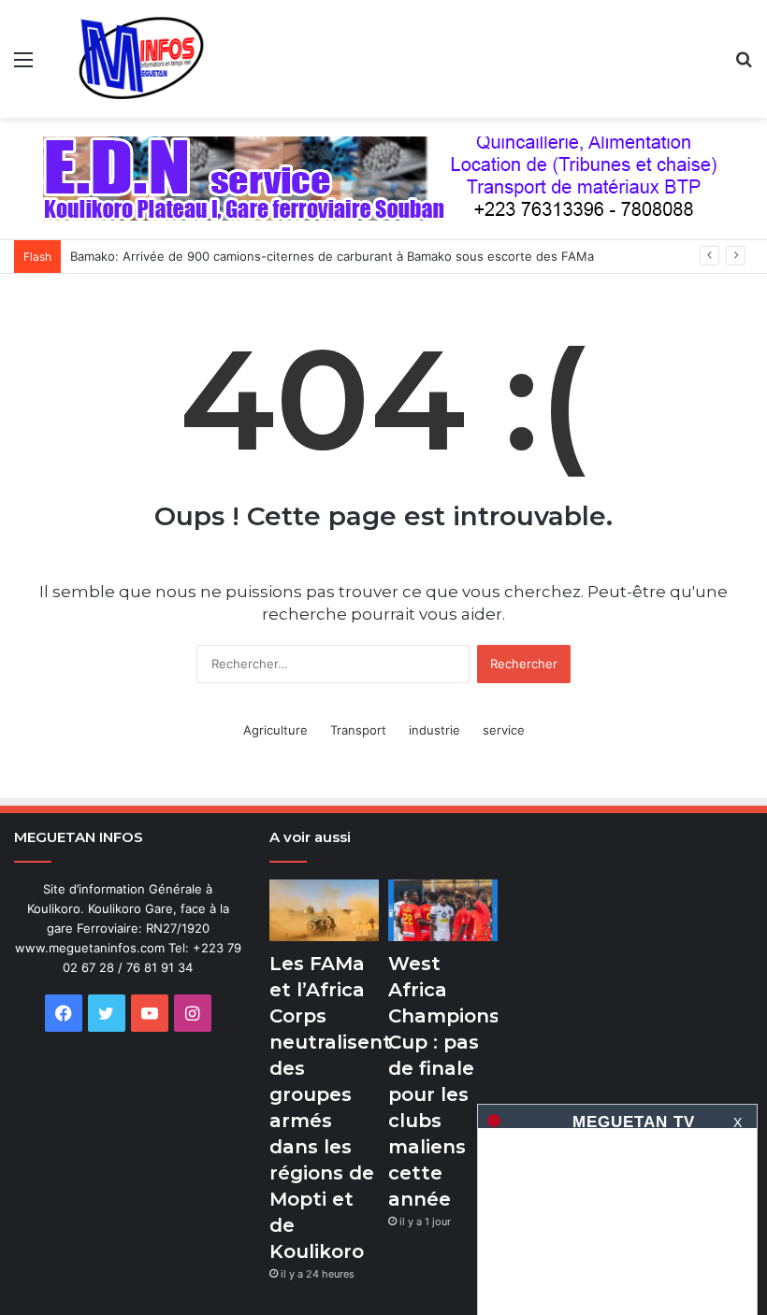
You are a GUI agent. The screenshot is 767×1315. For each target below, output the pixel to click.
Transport (358, 729)
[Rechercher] (743, 66)
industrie (434, 729)
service (504, 729)
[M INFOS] (150, 59)
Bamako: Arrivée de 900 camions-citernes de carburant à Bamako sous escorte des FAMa (332, 256)
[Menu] (23, 66)
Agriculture (275, 729)
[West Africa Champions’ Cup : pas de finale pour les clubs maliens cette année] (443, 910)
